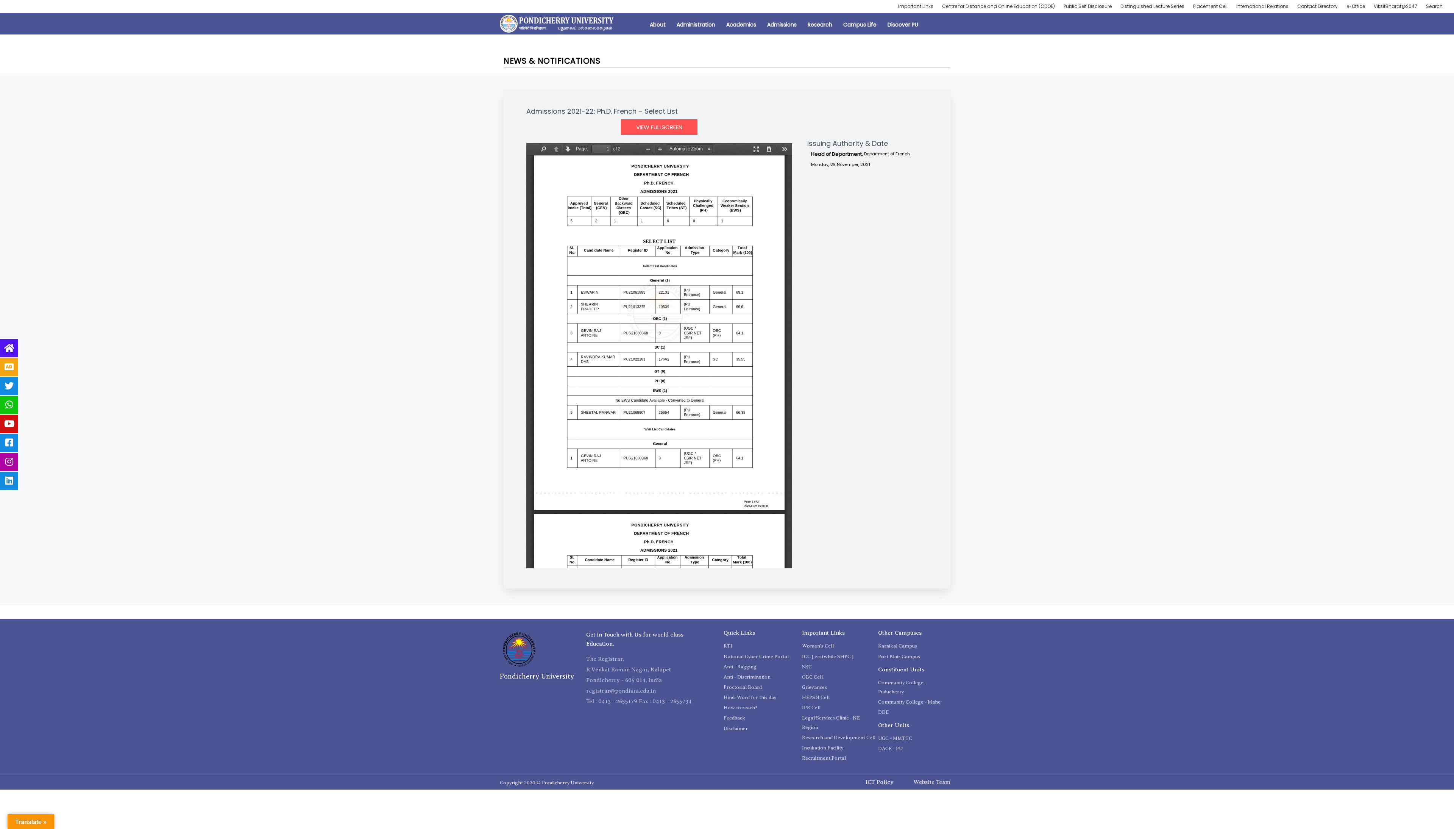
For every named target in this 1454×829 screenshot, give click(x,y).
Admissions (782, 24)
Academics (741, 24)
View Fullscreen (659, 127)
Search (1434, 6)
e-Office (1355, 6)
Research (820, 24)
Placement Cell (1210, 6)
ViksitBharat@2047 (1395, 6)
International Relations (1262, 6)
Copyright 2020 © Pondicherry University (547, 782)
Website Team (931, 782)
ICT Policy (880, 782)
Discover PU (903, 24)
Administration (696, 24)
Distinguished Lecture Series (1152, 6)
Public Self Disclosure (1088, 6)
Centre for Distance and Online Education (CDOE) (998, 6)
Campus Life (860, 24)
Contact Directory (1317, 6)
